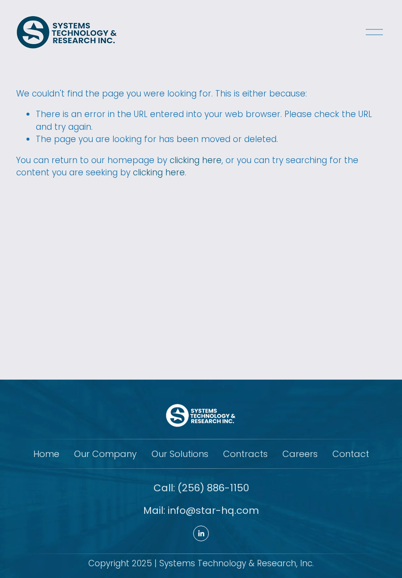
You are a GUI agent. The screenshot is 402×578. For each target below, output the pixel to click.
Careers (300, 454)
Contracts (245, 454)
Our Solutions (179, 454)
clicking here (196, 160)
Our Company (105, 454)
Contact (350, 454)
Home (46, 454)
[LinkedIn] (201, 533)
